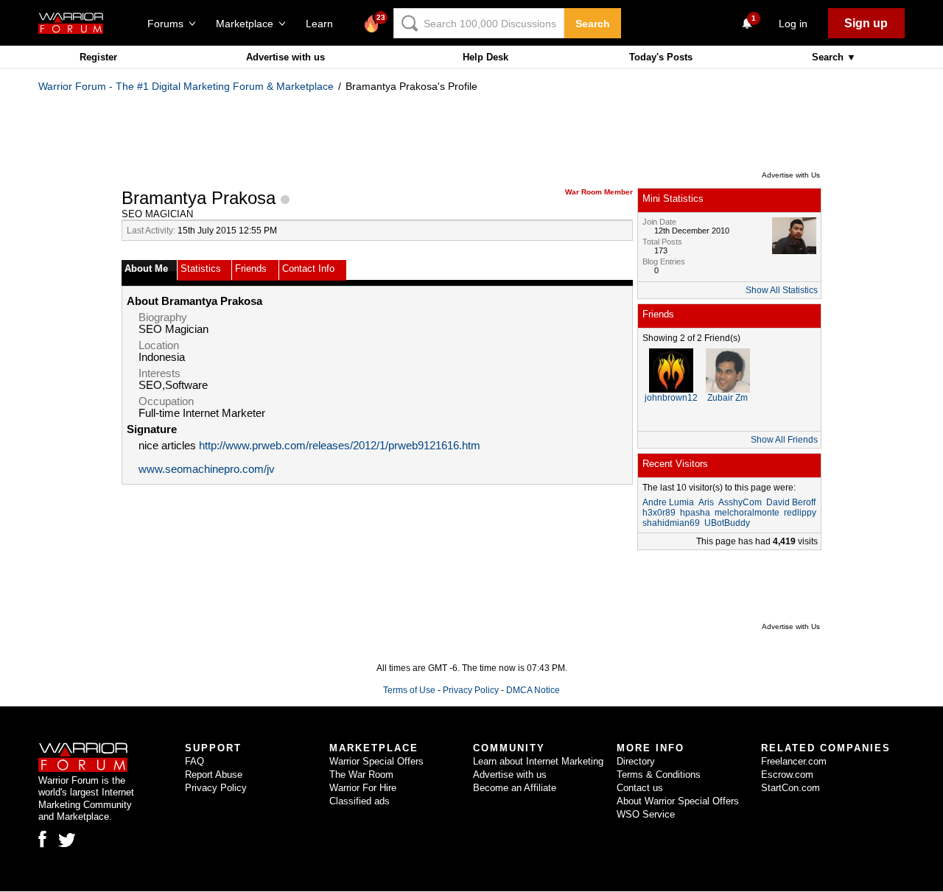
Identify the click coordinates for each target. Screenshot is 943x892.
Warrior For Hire (362, 787)
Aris (706, 502)
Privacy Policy (471, 690)
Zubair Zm (727, 398)
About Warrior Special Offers (678, 801)
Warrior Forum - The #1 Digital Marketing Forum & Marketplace (186, 86)
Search (592, 23)
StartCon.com (790, 787)
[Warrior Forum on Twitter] (67, 840)
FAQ (194, 761)
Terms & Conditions (659, 774)
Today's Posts (661, 57)
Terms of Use (409, 690)
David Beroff (791, 502)
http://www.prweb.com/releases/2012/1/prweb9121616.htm (339, 446)
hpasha (695, 513)
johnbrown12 (671, 398)
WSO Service (646, 814)
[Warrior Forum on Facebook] (42, 839)
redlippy (800, 513)
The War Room (361, 774)
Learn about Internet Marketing (538, 761)
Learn (324, 23)
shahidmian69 (671, 523)
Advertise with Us (791, 175)
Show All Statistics (782, 290)
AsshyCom (740, 502)
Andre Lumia (668, 502)
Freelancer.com (794, 761)
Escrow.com (787, 774)
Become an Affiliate (514, 787)
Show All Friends (784, 440)
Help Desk (485, 57)
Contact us (640, 787)
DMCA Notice (533, 690)
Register (98, 57)
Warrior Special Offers (376, 761)
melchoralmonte (747, 513)
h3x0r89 (659, 513)
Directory (636, 761)
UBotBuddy (727, 523)
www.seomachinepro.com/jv (207, 469)
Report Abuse (213, 774)
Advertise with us (285, 57)
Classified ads (359, 801)
